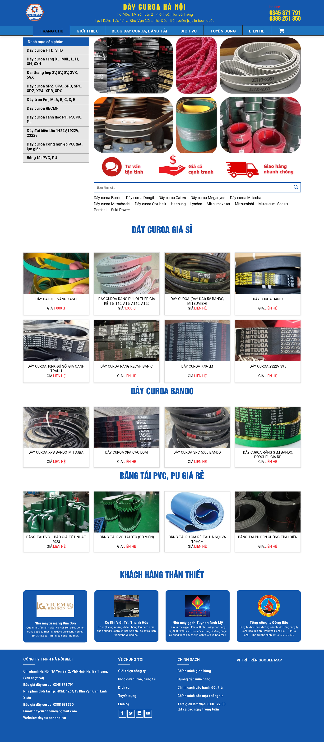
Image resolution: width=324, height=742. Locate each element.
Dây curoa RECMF (42, 108)
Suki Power (120, 210)
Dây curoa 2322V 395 (268, 366)
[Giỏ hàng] (282, 30)
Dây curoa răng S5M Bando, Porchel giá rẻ (268, 454)
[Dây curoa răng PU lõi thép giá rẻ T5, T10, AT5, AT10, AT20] (126, 273)
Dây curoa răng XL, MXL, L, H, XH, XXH (53, 61)
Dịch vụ (189, 31)
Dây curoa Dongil (140, 198)
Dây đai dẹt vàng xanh (56, 299)
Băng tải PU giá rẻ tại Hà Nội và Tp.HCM (197, 539)
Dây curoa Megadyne (207, 198)
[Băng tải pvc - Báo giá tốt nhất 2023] (56, 512)
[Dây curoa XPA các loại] (126, 427)
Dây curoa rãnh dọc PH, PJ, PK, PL (54, 119)
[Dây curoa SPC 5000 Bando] (197, 427)
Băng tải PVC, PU (42, 157)
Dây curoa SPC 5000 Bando (197, 452)
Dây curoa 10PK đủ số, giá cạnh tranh (56, 368)
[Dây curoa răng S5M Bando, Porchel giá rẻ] (268, 427)
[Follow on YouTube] (148, 714)
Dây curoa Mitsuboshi (112, 204)
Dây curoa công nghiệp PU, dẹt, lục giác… (55, 146)
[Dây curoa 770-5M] (197, 340)
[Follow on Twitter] (131, 714)
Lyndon (196, 204)
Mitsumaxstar (218, 204)
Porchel (100, 210)
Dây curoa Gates (172, 198)
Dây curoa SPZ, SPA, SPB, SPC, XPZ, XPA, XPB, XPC (54, 88)
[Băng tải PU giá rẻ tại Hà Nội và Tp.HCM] (197, 512)
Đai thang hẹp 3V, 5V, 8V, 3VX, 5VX (52, 75)
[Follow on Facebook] (122, 714)
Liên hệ (256, 31)
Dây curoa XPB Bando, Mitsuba (56, 452)
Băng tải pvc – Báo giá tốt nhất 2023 (56, 539)
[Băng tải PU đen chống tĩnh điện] (268, 512)
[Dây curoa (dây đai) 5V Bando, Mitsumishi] (197, 273)
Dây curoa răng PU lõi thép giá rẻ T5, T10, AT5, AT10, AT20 (126, 301)
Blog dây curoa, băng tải (139, 31)
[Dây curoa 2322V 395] (268, 340)
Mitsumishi (244, 204)
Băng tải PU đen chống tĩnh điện (267, 537)
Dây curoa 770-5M (197, 366)
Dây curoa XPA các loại (126, 452)
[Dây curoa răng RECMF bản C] (126, 340)
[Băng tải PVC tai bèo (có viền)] (126, 512)
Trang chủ (51, 31)
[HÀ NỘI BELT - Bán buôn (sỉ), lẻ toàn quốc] (35, 12)
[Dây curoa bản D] (268, 273)
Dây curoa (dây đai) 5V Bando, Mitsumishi (197, 301)
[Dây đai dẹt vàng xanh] (56, 273)
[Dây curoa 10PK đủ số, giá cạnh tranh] (56, 340)
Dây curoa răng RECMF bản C (127, 366)
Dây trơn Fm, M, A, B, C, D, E (51, 99)
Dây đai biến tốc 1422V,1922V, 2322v (53, 133)
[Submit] (296, 187)
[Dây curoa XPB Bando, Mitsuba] (56, 427)
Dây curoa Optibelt (150, 204)
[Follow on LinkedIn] (139, 714)
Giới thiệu (87, 31)
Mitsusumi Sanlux (273, 204)
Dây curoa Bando (107, 198)
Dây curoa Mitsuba (245, 198)
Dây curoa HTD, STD (45, 50)
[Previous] (103, 108)
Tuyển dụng (223, 31)
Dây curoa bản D (268, 299)
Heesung (178, 204)
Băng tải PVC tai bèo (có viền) (127, 537)
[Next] (291, 108)
